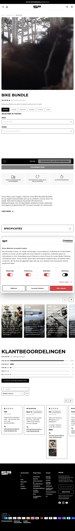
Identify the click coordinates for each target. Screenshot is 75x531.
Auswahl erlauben (37, 288)
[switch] (28, 274)
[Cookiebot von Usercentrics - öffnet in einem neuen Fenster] (64, 241)
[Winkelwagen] (72, 7)
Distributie (49, 486)
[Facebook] (59, 503)
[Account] (7, 7)
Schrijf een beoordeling (15, 381)
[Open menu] (3, 7)
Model (4, 127)
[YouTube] (67, 503)
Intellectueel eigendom (49, 488)
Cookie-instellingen (27, 521)
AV (47, 496)
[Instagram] (63, 503)
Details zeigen (64, 282)
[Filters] (27, 393)
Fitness (23, 486)
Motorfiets (24, 481)
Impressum (49, 494)
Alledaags (23, 488)
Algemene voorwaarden (18, 521)
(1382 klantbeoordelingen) (18, 100)
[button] (37, 361)
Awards (48, 480)
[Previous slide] (65, 299)
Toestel (5, 109)
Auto (22, 484)
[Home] (37, 7)
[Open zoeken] (67, 7)
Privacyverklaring (50, 492)
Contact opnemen (36, 491)
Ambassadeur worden (37, 497)
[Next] (71, 401)
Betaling (35, 478)
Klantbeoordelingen (37, 488)
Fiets (22, 479)
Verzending (36, 476)
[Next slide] (71, 299)
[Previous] (66, 401)
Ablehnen (13, 288)
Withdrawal (36, 486)
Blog (34, 494)
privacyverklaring (63, 498)
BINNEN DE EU (37, 2)
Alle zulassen (61, 288)
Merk (4, 118)
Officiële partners (48, 483)
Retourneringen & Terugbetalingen (37, 482)
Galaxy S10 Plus (10, 15)
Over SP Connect (48, 477)
